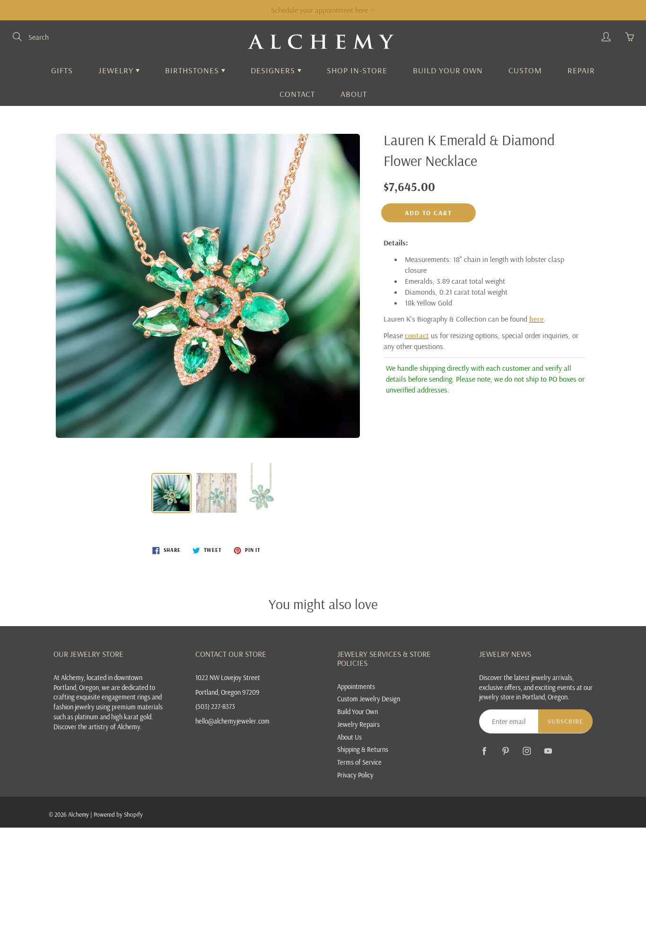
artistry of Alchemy (114, 726)
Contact (297, 93)
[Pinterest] (505, 751)
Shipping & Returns (362, 749)
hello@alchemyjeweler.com (232, 720)
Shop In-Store (357, 70)
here (536, 318)
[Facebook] (484, 751)
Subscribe (565, 721)
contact (417, 335)
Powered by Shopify (118, 814)
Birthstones (193, 70)
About (353, 93)
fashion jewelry (74, 706)
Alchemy (78, 814)
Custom (525, 70)
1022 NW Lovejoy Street (227, 677)
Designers (274, 70)
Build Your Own (448, 70)
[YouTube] (548, 751)
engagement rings (126, 696)
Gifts (62, 70)
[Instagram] (526, 751)
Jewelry (117, 70)
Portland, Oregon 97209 (227, 692)
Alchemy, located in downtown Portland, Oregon (97, 682)
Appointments (356, 686)
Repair (581, 70)
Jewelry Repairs (358, 724)
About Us (349, 737)
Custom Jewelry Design (368, 698)
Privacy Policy (355, 774)
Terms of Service (359, 762)
